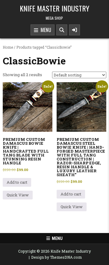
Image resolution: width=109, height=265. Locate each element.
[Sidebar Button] (74, 29)
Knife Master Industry (54, 8)
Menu (44, 30)
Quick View (18, 195)
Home (8, 47)
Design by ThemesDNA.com (56, 257)
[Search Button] (61, 29)
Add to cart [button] (17, 182)
